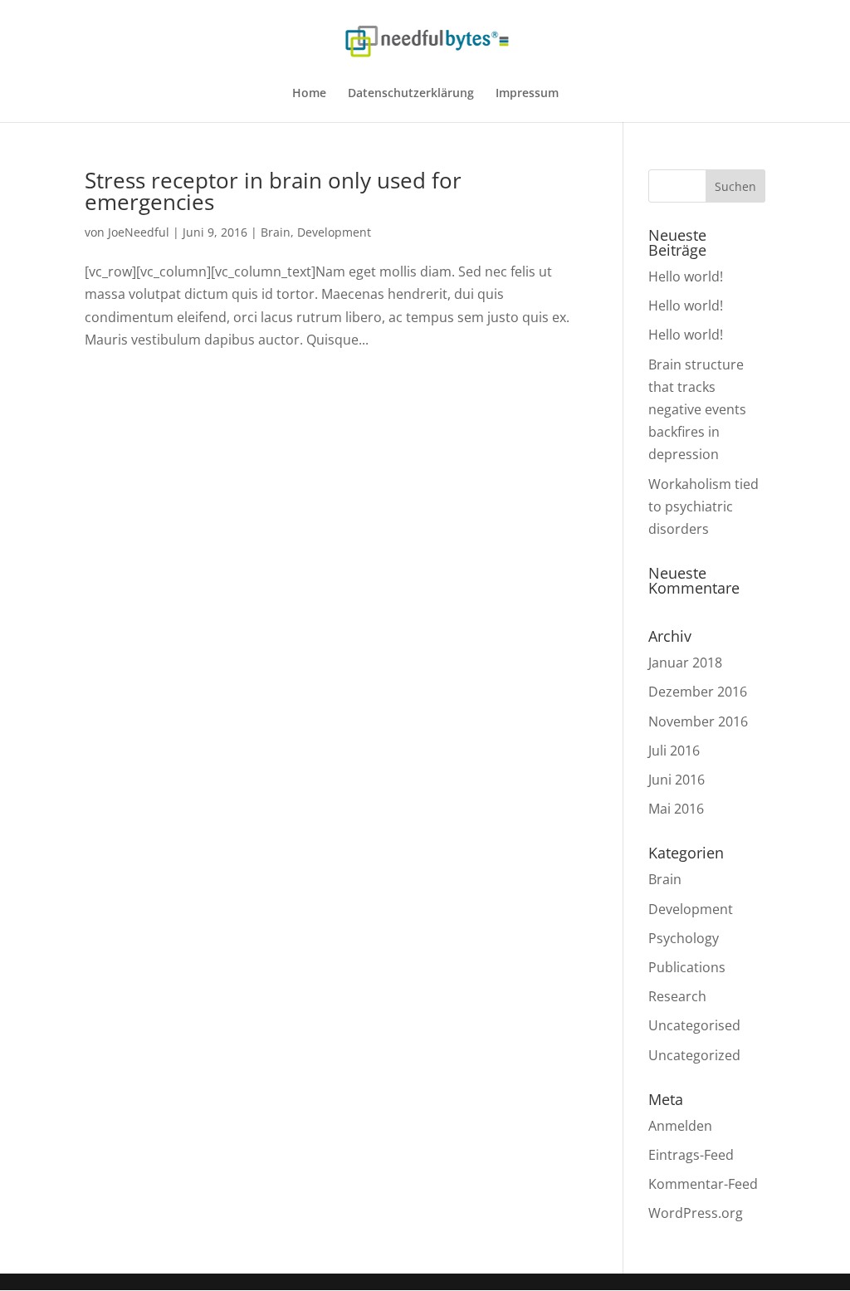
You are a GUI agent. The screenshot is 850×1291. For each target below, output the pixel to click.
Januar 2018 (685, 662)
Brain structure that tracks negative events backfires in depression (697, 409)
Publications (686, 967)
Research (677, 996)
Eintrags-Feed (691, 1155)
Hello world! (685, 276)
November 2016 (698, 721)
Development (334, 232)
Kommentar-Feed (703, 1184)
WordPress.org (695, 1213)
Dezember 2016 (697, 691)
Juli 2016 (674, 750)
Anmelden (680, 1126)
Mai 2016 (676, 809)
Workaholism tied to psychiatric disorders (703, 506)
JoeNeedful (138, 232)
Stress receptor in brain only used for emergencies (273, 191)
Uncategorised (694, 1025)
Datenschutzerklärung (411, 93)
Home (309, 93)
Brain (276, 232)
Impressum (527, 93)
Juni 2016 (676, 779)
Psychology (683, 938)
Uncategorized (694, 1055)
